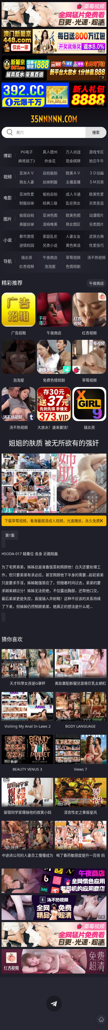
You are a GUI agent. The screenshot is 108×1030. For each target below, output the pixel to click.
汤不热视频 (96, 257)
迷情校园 (26, 245)
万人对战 (73, 151)
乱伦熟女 (73, 203)
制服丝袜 (26, 203)
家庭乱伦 (50, 236)
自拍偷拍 (50, 172)
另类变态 (96, 203)
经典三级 (50, 203)
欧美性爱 (96, 194)
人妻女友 (73, 236)
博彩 (7, 156)
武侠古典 (96, 236)
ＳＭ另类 (96, 181)
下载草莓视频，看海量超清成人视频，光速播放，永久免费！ (54, 520)
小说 (7, 240)
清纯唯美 (50, 224)
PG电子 (27, 151)
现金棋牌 (73, 160)
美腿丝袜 (26, 224)
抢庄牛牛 (96, 160)
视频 (7, 177)
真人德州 (50, 151)
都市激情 (26, 236)
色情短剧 (73, 266)
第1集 (10, 535)
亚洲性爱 (26, 194)
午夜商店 (50, 257)
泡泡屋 (50, 266)
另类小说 (50, 245)
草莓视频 (73, 257)
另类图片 (96, 224)
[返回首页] (101, 1019)
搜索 (96, 132)
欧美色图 (73, 215)
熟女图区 (73, 224)
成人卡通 (73, 194)
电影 (7, 198)
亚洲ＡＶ (26, 172)
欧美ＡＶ (73, 172)
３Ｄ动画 (96, 172)
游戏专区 (96, 151)
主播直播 (73, 181)
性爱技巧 (96, 245)
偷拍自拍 (50, 194)
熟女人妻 (26, 181)
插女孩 (26, 257)
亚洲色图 (50, 215)
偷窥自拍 (26, 215)
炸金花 (50, 160)
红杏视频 (26, 266)
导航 (7, 261)
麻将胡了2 (26, 160)
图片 (7, 219)
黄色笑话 (73, 245)
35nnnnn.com (54, 119)
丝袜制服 (50, 181)
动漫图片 (96, 215)
